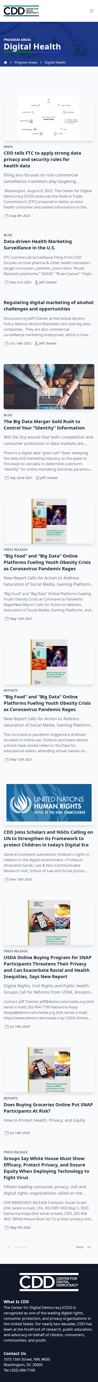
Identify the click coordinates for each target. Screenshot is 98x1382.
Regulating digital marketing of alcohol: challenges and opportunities (49, 305)
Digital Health (55, 62)
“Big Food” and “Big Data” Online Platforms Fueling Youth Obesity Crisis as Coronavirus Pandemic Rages (47, 562)
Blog (8, 235)
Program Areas (26, 62)
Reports (11, 690)
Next (79, 1247)
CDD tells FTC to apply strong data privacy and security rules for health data (42, 159)
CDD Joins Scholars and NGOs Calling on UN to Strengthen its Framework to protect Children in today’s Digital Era (48, 838)
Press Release (16, 549)
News (8, 146)
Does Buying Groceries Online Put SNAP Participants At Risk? (48, 1108)
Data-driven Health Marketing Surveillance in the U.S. (38, 244)
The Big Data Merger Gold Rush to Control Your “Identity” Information (44, 424)
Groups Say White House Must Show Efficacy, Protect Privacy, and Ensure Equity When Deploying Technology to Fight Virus (46, 1168)
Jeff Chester (49, 478)
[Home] (5, 62)
